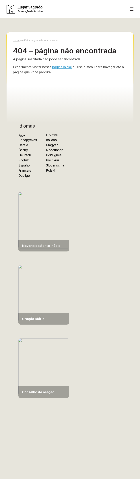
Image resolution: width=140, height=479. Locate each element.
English (23, 160)
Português (53, 155)
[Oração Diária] (43, 293)
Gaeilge (24, 175)
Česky (23, 150)
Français (24, 170)
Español (24, 165)
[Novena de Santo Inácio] (43, 220)
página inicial (62, 67)
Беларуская (27, 140)
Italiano (51, 140)
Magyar (52, 145)
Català (23, 145)
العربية (22, 135)
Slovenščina (55, 165)
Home (16, 40)
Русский (52, 160)
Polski (50, 170)
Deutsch (24, 155)
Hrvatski (52, 135)
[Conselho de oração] (43, 366)
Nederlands (54, 150)
